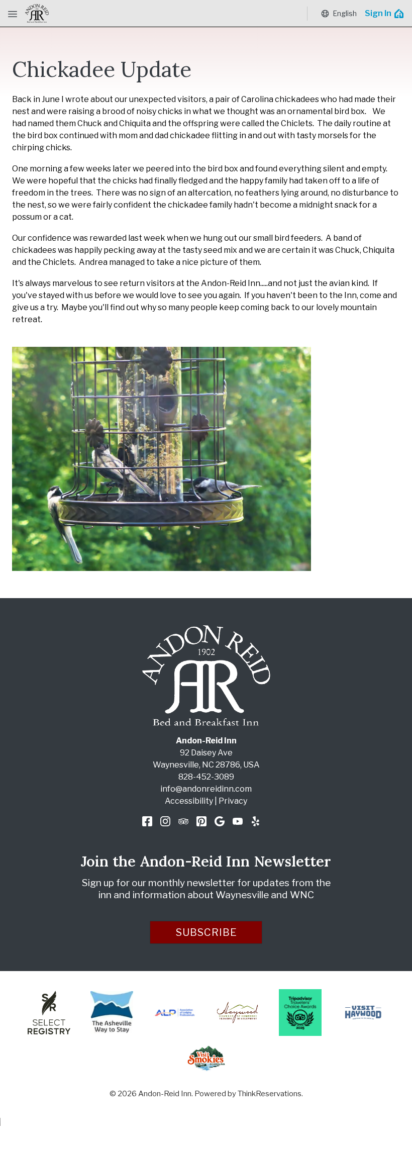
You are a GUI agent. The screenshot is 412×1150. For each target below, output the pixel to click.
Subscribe (206, 932)
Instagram (165, 821)
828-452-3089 (206, 777)
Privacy (233, 801)
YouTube (238, 821)
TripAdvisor (183, 821)
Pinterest (201, 821)
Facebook (147, 821)
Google (220, 821)
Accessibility (189, 801)
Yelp (256, 821)
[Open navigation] (12, 13)
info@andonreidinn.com (206, 789)
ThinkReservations (269, 1093)
